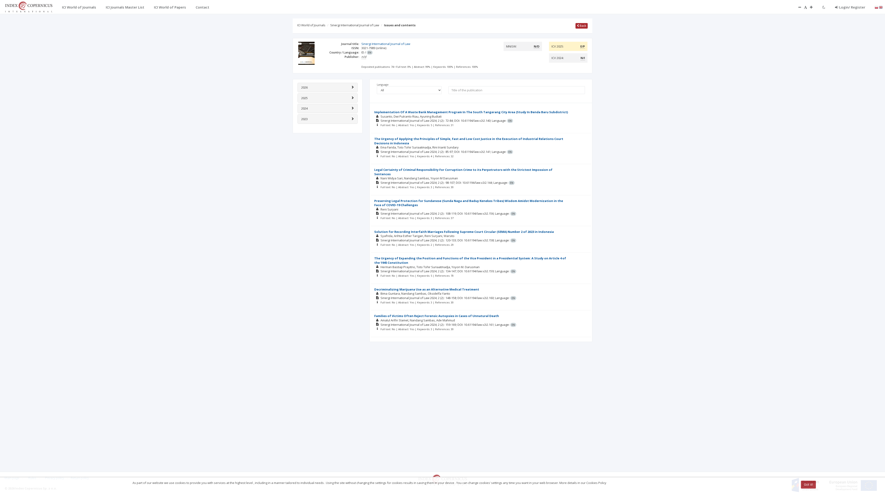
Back (582, 26)
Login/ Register (852, 7)
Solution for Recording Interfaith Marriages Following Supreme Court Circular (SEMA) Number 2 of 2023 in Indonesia (464, 232)
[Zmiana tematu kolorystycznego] (823, 7)
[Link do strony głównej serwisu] (28, 6)
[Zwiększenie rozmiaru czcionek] (813, 7)
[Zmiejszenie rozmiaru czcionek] (797, 7)
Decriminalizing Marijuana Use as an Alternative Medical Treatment (426, 289)
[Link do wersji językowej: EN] (881, 7)
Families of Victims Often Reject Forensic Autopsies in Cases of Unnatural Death (436, 316)
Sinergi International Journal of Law (354, 25)
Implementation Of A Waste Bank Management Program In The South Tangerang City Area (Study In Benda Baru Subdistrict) (471, 112)
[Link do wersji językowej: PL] (876, 7)
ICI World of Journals (311, 25)
